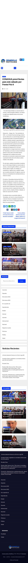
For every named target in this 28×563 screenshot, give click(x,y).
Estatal (4, 76)
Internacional (5, 321)
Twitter (2, 537)
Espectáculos (5, 307)
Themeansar (23, 553)
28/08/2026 (6, 401)
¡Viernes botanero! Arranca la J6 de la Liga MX (13, 355)
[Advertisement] (14, 14)
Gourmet (4, 317)
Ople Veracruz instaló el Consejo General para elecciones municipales (8, 214)
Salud (3, 338)
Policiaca (4, 331)
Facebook (3, 533)
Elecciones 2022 (6, 296)
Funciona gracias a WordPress (8, 553)
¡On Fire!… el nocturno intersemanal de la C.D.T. (15, 556)
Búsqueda (5, 276)
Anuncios (4, 290)
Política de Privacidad (14, 560)
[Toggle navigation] (15, 68)
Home (4, 556)
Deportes (4, 293)
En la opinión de (6, 303)
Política (9, 232)
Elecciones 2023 (6, 300)
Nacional (4, 324)
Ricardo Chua (5, 363)
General (4, 314)
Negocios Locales (6, 327)
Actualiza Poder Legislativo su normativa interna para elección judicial (13, 235)
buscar (21, 281)
